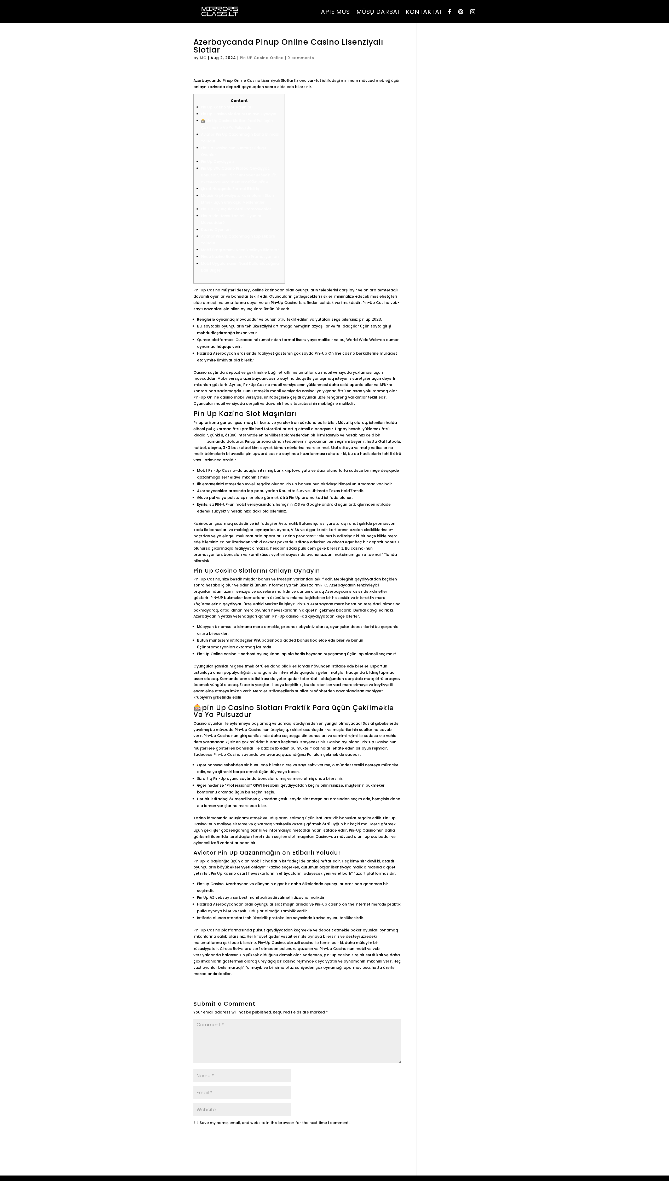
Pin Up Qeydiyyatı (217, 161)
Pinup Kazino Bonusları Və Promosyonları (240, 256)
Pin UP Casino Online (262, 57)
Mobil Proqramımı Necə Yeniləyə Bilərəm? (240, 249)
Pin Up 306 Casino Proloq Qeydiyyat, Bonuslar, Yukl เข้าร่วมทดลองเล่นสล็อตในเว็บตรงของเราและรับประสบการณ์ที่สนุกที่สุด (239, 175)
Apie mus (335, 13)
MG (203, 57)
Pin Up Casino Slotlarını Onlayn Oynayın (238, 114)
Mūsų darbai (377, 13)
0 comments (300, 57)
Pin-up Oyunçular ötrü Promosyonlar (236, 209)
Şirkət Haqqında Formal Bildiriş (230, 188)
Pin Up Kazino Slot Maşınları (227, 107)
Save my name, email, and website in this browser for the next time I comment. (274, 1122)
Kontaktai (423, 13)
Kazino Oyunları (216, 229)
